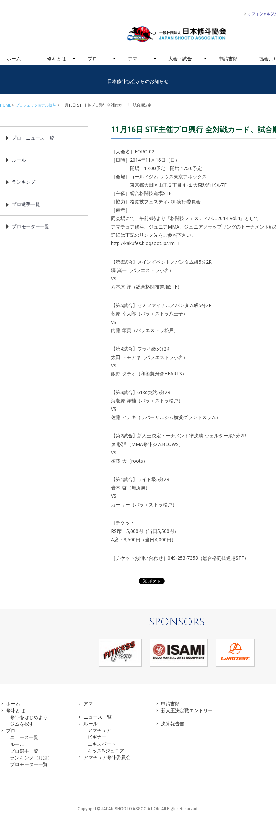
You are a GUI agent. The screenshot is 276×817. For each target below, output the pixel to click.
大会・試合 (180, 58)
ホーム (14, 58)
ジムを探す (22, 724)
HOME (5, 105)
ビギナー (97, 737)
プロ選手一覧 (26, 204)
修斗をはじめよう (29, 717)
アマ (132, 58)
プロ (92, 58)
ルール (19, 160)
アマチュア (99, 730)
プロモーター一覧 (30, 226)
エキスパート (102, 743)
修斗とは (56, 58)
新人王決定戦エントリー (187, 710)
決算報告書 (172, 723)
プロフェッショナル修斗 (35, 105)
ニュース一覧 (24, 737)
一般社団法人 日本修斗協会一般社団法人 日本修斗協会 (176, 34)
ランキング (23, 182)
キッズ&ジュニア (106, 750)
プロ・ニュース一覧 (33, 137)
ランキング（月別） (31, 757)
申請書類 (228, 58)
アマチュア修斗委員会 (107, 757)
